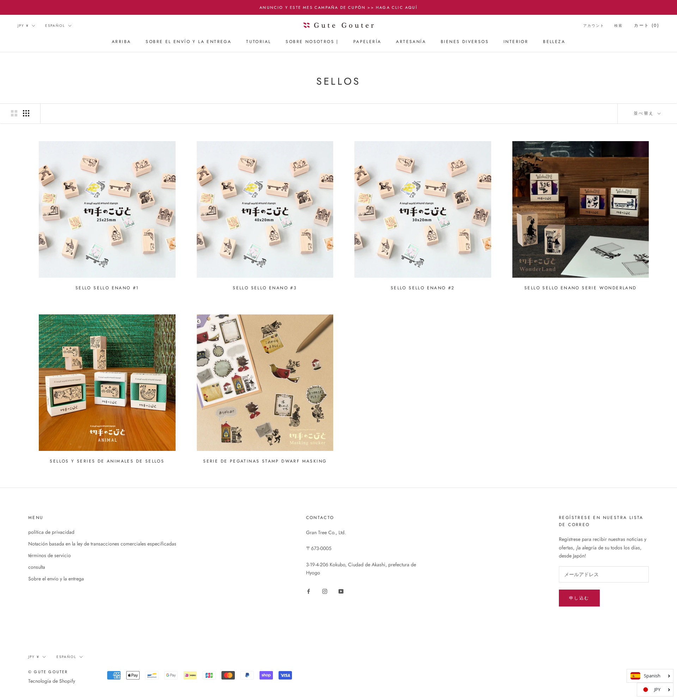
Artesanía (411, 42)
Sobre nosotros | (312, 42)
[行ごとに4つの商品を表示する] (26, 113)
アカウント (593, 25)
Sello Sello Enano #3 (265, 288)
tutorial (258, 42)
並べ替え (645, 113)
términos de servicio (49, 555)
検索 (618, 25)
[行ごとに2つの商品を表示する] (14, 113)
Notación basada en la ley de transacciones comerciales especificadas (102, 543)
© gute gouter (48, 672)
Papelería (367, 42)
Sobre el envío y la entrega (188, 42)
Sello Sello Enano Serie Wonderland (580, 288)
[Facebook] (308, 591)
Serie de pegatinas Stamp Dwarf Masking (265, 461)
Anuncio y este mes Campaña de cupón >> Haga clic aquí (338, 7)
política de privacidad (51, 532)
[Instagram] (324, 591)
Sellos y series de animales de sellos (107, 461)
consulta (36, 567)
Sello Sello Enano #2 (423, 288)
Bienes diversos (465, 42)
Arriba (121, 42)
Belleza (554, 42)
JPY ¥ (23, 25)
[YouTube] (340, 591)
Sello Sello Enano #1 (107, 288)
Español (55, 25)
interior (516, 42)
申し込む (579, 598)
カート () (646, 25)
